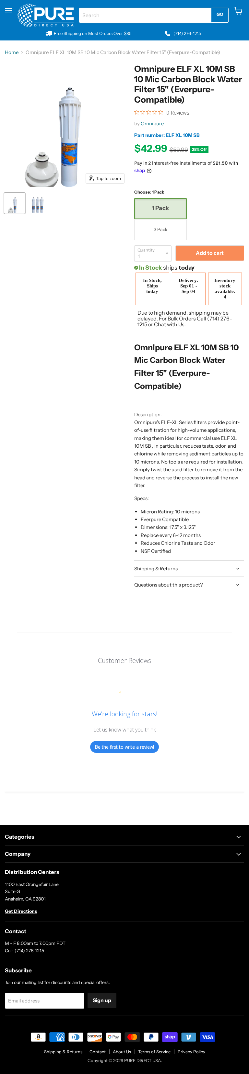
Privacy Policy (191, 1051)
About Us (122, 1051)
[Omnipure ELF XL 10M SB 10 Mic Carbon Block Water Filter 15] (14, 203)
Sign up (102, 1000)
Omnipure (152, 123)
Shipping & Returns (63, 1051)
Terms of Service (154, 1051)
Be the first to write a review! (124, 747)
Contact (97, 1051)
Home (11, 52)
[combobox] (145, 15)
